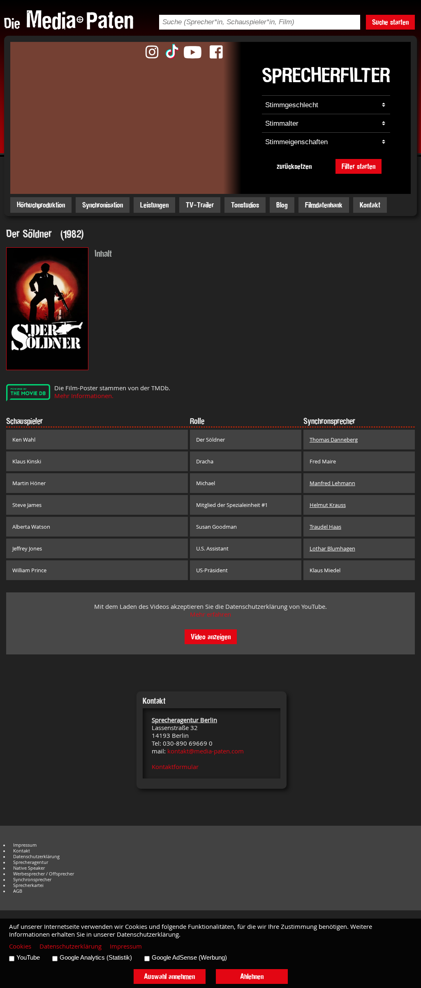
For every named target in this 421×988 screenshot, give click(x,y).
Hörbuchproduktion (41, 205)
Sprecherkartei (28, 885)
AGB (17, 891)
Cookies (20, 946)
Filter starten (358, 166)
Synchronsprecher (32, 879)
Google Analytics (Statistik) (96, 957)
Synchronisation (102, 205)
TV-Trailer (200, 205)
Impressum (25, 845)
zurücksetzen (294, 166)
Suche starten (390, 22)
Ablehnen (252, 976)
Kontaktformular (175, 767)
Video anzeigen (211, 636)
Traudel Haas (325, 526)
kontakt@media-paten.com (205, 751)
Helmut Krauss (328, 505)
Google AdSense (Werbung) (189, 957)
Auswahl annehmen (169, 976)
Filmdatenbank (323, 205)
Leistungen (154, 205)
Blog (282, 205)
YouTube (28, 957)
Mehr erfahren (210, 614)
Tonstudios (245, 205)
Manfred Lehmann (332, 483)
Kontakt (370, 205)
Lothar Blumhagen (332, 548)
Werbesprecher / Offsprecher (43, 874)
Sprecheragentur (30, 862)
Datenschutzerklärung (36, 856)
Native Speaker (29, 868)
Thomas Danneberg (334, 439)
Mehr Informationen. (83, 396)
